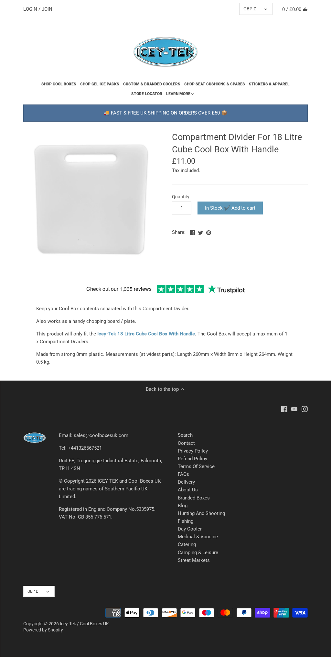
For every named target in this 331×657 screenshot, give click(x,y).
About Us (188, 490)
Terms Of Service (196, 466)
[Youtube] (294, 408)
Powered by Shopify (43, 629)
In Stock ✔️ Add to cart (230, 208)
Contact (186, 443)
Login (30, 9)
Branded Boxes (194, 498)
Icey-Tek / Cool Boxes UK (84, 623)
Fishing (185, 521)
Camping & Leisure (198, 552)
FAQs (183, 474)
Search (185, 435)
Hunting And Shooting (201, 513)
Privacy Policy (193, 451)
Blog (182, 506)
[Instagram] (305, 408)
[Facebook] (284, 408)
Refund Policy (192, 459)
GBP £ (249, 8)
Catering (187, 544)
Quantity (180, 196)
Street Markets (194, 560)
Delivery (186, 482)
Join (47, 9)
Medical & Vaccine (198, 537)
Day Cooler (190, 529)
